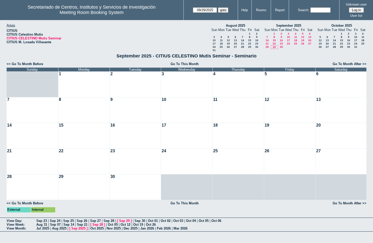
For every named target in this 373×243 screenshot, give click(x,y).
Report (280, 10)
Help (244, 10)
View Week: (16, 224)
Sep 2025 (78, 228)
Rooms (261, 10)
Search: (303, 10)
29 (249, 46)
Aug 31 (41, 224)
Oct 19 (138, 224)
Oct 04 (191, 221)
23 (256, 43)
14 (242, 40)
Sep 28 (109, 221)
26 (228, 46)
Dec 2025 (131, 228)
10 (214, 40)
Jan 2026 (147, 228)
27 (235, 46)
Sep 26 (82, 221)
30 (256, 46)
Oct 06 (216, 221)
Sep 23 (41, 221)
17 (214, 43)
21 (242, 43)
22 (249, 43)
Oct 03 (178, 221)
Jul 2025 (42, 228)
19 (228, 43)
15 (249, 40)
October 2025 (341, 25)
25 (221, 46)
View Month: (16, 228)
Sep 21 (82, 224)
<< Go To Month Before (25, 64)
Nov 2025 (114, 228)
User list (356, 16)
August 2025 (235, 25)
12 (228, 40)
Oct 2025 (97, 228)
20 (235, 43)
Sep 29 (124, 221)
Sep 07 (55, 224)
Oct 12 (125, 224)
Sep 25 (68, 221)
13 (235, 40)
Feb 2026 (164, 228)
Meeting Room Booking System (92, 12)
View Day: (14, 221)
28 (242, 46)
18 (221, 43)
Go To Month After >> (349, 64)
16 (256, 40)
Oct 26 (151, 224)
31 (214, 50)
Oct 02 (166, 221)
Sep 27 (95, 221)
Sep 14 (68, 224)
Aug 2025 (59, 228)
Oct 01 (153, 221)
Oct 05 (204, 221)
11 (221, 40)
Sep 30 (139, 221)
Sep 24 (55, 221)
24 (214, 46)
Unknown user (356, 4)
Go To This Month (185, 64)
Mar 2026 (181, 228)
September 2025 (288, 25)
